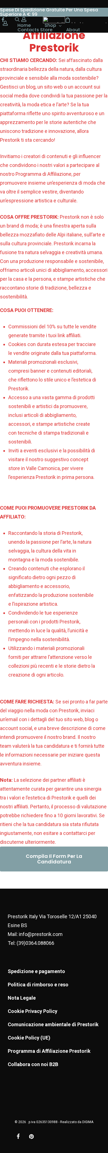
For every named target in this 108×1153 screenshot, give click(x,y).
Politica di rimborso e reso (38, 984)
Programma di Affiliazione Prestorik (49, 1051)
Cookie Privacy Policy (32, 1011)
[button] (54, 859)
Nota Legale (22, 998)
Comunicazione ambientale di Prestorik (53, 1024)
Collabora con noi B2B (33, 1064)
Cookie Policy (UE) (29, 1038)
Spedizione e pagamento (36, 971)
